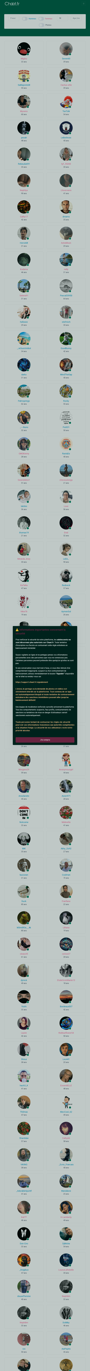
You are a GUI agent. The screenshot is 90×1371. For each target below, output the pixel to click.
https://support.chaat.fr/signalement (32, 682)
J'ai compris (45, 740)
